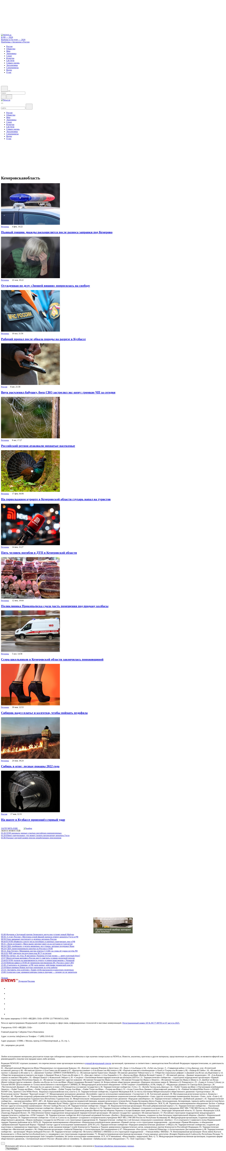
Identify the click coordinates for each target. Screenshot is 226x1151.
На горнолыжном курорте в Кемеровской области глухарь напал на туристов (56, 499)
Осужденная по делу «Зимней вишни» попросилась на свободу (45, 285)
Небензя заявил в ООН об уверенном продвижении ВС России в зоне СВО (37, 963)
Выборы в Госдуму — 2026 (13, 40)
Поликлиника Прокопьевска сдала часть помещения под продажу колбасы (54, 606)
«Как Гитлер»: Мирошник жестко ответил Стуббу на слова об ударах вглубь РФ (39, 951)
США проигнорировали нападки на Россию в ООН (27, 948)
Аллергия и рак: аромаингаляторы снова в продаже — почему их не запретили (39, 972)
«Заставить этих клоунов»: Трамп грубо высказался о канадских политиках (37, 970)
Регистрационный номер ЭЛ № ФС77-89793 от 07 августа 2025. (151, 1023)
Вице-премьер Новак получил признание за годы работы (29, 967)
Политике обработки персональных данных (114, 1146)
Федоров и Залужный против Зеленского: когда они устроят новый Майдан (37, 934)
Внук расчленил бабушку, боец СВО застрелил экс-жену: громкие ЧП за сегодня (58, 392)
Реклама (31, 981)
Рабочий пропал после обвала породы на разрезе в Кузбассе (43, 339)
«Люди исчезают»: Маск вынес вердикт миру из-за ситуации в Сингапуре (37, 944)
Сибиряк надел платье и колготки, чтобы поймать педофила (44, 713)
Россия (4, 387)
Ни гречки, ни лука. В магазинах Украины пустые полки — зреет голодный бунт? (40, 956)
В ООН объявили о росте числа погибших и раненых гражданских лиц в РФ (38, 941)
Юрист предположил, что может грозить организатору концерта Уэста (35, 835)
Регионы (5, 227)
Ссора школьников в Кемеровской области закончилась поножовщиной (52, 659)
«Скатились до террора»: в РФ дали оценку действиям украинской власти (37, 965)
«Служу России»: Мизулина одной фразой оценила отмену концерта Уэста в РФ (39, 937)
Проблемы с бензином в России (15, 42)
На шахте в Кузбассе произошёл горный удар (33, 819)
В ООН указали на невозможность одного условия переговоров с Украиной (37, 960)
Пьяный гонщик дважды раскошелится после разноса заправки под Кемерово (56, 232)
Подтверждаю (11, 1149)
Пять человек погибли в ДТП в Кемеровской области (39, 552)
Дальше (4, 978)
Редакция (23, 981)
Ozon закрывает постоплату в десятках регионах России (29, 939)
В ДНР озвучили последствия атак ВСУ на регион (26, 953)
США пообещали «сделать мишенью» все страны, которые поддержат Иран (37, 946)
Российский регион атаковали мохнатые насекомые (38, 445)
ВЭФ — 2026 (7, 37)
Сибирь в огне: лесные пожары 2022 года (30, 766)
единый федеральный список (98, 1063)
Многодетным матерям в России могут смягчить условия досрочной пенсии (38, 958)
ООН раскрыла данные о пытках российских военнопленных (31, 833)
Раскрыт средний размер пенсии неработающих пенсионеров (31, 838)
